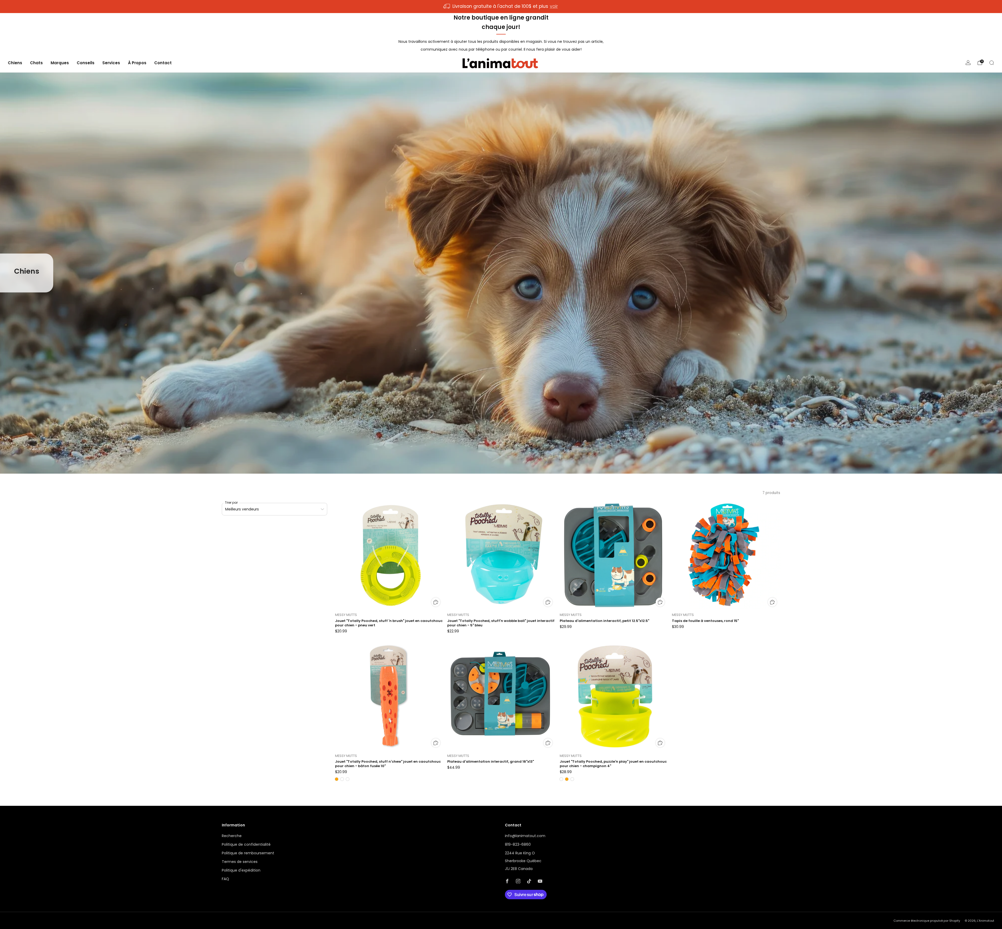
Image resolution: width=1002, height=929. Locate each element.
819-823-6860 (518, 844)
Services (111, 63)
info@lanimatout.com (525, 835)
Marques (60, 63)
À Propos (137, 63)
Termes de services (240, 861)
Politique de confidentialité (246, 844)
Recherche (232, 835)
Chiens (15, 63)
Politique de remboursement (248, 853)
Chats (36, 63)
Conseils (85, 63)
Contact (163, 63)
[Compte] (968, 62)
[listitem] (501, 6)
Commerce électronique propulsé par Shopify (926, 921)
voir (554, 6)
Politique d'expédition (241, 870)
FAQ (225, 878)
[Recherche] (991, 62)
